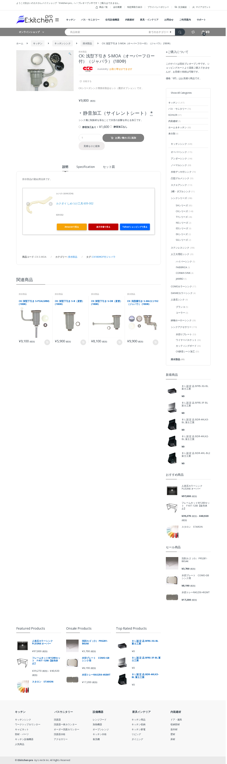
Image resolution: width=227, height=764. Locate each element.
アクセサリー (61, 739)
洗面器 (57, 719)
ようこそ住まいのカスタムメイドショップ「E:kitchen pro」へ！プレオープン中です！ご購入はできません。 (68, 2)
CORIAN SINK (184, 272)
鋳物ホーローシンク (183, 320)
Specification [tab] (85, 167)
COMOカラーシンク (183, 286)
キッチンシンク (63, 43)
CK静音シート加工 (187, 351)
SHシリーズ (184, 205)
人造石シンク (179, 299)
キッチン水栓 (100, 734)
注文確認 (182, 6)
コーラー (182, 312)
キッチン (70, 19)
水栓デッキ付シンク (183, 171)
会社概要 (117, 6)
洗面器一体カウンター (65, 724)
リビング (136, 734)
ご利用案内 (185, 19)
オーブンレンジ (101, 729)
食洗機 (96, 739)
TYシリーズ (184, 216)
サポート (201, 19)
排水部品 (87, 43)
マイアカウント (203, 6)
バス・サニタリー (90, 19)
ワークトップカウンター (27, 724)
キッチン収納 (138, 724)
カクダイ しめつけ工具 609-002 (74, 203)
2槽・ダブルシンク (183, 191)
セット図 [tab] (109, 167)
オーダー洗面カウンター (66, 729)
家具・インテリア (149, 19)
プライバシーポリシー (158, 6)
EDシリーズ (183, 228)
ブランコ (182, 306)
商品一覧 (103, 6)
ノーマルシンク (181, 165)
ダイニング (137, 739)
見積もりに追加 (92, 146)
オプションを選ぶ (47, 342)
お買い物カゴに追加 (125, 137)
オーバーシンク (181, 152)
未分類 (173, 133)
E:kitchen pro (25, 760)
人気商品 (19, 744)
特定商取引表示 (134, 6)
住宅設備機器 (112, 19)
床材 (172, 739)
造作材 (173, 729)
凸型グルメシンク (182, 178)
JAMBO (181, 278)
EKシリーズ (183, 234)
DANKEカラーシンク (183, 293)
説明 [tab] (65, 167)
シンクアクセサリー (184, 327)
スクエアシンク (181, 184)
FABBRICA (183, 267)
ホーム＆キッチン (179, 127)
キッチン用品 (138, 719)
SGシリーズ (183, 239)
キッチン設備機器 (24, 739)
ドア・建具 (176, 719)
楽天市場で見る (103, 226)
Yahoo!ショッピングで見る (134, 226)
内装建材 (129, 19)
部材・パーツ (22, 734)
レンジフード (100, 719)
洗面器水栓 (59, 734)
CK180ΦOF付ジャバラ (103, 256)
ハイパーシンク (185, 261)
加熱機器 (97, 724)
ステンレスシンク (183, 247)
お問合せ (168, 19)
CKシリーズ (184, 211)
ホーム (19, 43)
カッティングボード (188, 345)
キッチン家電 (138, 729)
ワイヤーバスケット (188, 339)
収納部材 (175, 724)
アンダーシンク (181, 158)
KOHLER (174, 114)
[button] (69, 54)
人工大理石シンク (182, 254)
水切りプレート (186, 334)
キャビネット (22, 729)
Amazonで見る (72, 226)
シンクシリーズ (181, 198)
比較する (87, 81)
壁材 (172, 734)
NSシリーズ (183, 222)
